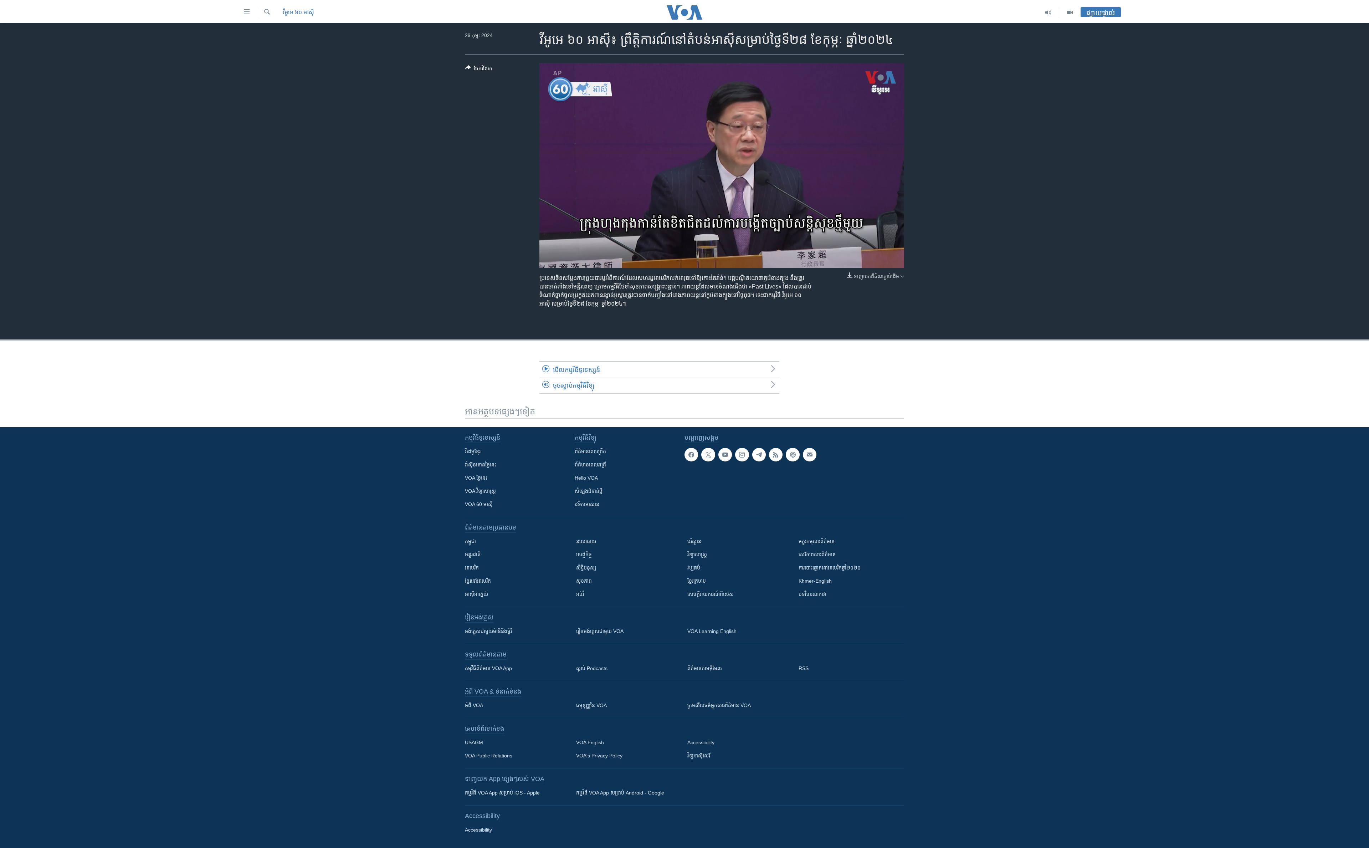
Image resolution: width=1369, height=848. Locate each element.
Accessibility (700, 742)
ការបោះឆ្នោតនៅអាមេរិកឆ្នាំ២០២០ (830, 568)
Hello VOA (586, 478)
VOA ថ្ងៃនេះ (476, 478)
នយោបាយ (586, 541)
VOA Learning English (712, 631)
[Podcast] (792, 454)
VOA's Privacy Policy (599, 755)
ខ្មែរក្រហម (696, 581)
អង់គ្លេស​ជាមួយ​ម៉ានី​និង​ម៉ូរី (488, 631)
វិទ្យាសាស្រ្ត (697, 554)
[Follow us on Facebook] (691, 454)
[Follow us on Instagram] (742, 454)
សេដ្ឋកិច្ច (584, 554)
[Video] (1070, 12)
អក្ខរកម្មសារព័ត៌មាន (817, 541)
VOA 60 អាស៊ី (479, 504)
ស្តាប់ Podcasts (591, 668)
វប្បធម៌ (693, 568)
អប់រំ (580, 594)
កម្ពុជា (470, 541)
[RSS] (776, 454)
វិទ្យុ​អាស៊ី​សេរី (698, 755)
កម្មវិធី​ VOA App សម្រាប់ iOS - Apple (502, 793)
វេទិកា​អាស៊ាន (587, 504)
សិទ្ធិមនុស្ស (586, 568)
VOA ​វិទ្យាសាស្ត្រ (480, 491)
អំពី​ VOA (474, 705)
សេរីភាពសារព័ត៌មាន (817, 554)
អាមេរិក (472, 568)
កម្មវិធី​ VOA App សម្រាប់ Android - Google (620, 793)
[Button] (478, 69)
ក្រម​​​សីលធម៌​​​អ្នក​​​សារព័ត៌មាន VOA (719, 705)
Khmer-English (815, 581)
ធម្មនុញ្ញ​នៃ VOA (591, 705)
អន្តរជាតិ (473, 554)
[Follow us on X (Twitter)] (708, 454)
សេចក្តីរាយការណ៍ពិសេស (710, 594)
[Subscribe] (809, 454)
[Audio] (1048, 12)
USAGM (474, 742)
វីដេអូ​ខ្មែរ (473, 451)
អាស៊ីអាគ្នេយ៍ (476, 594)
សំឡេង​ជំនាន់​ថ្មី (589, 491)
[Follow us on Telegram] (759, 454)
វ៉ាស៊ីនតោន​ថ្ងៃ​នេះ (480, 465)
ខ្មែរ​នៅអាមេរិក (478, 581)
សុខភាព (584, 581)
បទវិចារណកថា (812, 594)
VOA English (590, 742)
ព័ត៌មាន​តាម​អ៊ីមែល (704, 668)
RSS (804, 668)
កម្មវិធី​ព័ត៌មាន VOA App (488, 668)
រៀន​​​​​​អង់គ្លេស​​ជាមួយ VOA (600, 631)
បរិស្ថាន (694, 541)
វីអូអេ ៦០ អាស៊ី (298, 12)
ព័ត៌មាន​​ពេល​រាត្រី (590, 465)
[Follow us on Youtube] (725, 454)
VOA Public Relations (488, 755)
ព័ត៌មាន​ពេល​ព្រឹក (590, 451)
